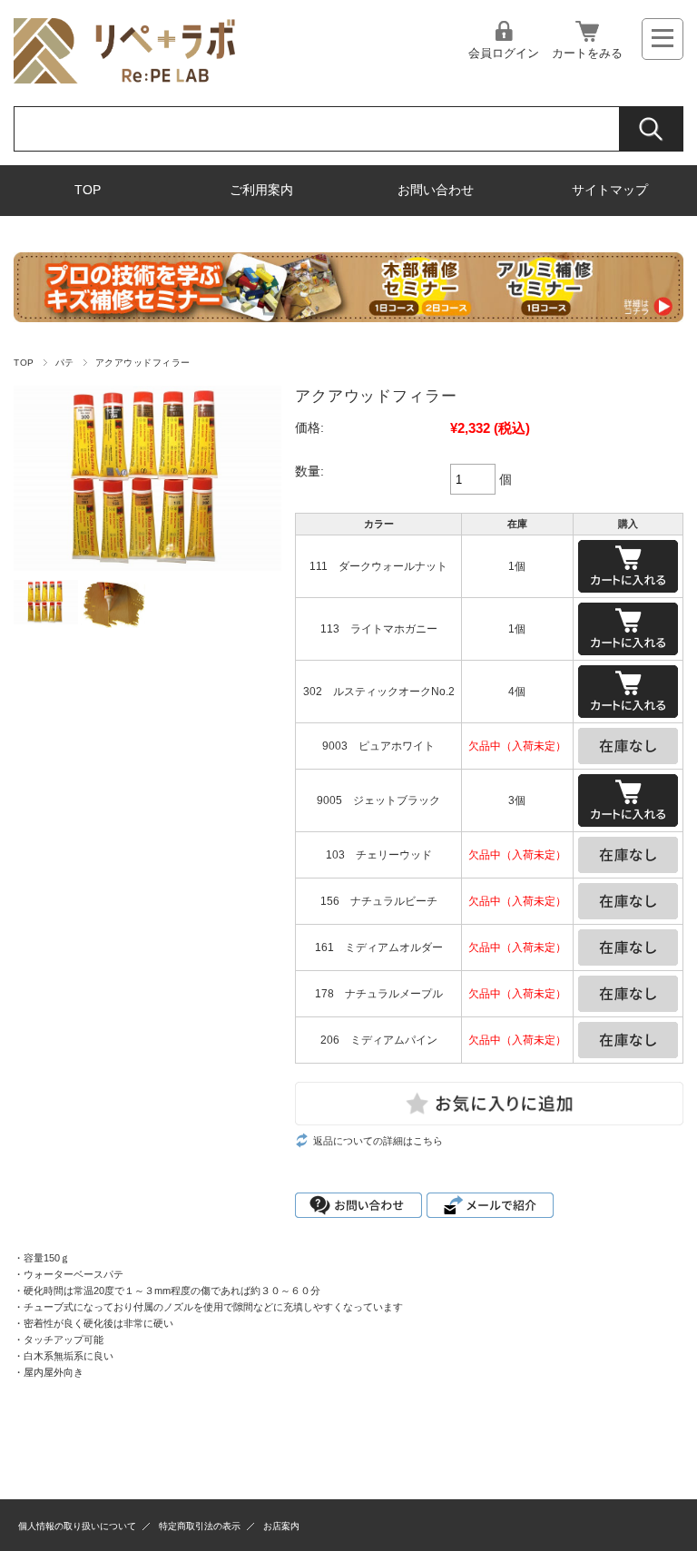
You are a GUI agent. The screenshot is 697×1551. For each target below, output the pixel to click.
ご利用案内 (261, 190)
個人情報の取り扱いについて (77, 1526)
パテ (64, 363)
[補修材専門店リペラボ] (124, 78)
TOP (87, 190)
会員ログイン (503, 53)
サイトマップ (610, 190)
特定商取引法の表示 (200, 1526)
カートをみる (587, 53)
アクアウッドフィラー (143, 363)
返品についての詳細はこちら (378, 1140)
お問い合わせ (436, 190)
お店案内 (281, 1526)
